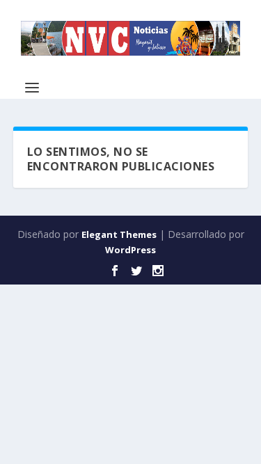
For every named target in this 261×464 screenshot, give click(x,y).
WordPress (130, 249)
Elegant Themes (119, 234)
